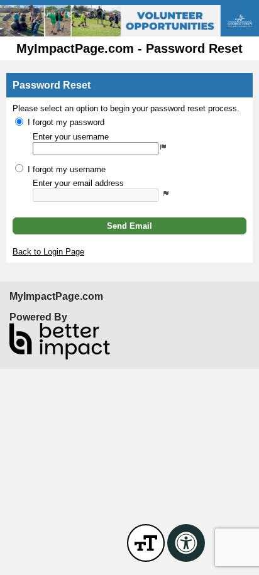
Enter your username (71, 136)
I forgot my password (66, 122)
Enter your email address (78, 183)
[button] (129, 225)
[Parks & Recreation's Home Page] (129, 21)
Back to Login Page (48, 251)
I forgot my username (67, 169)
